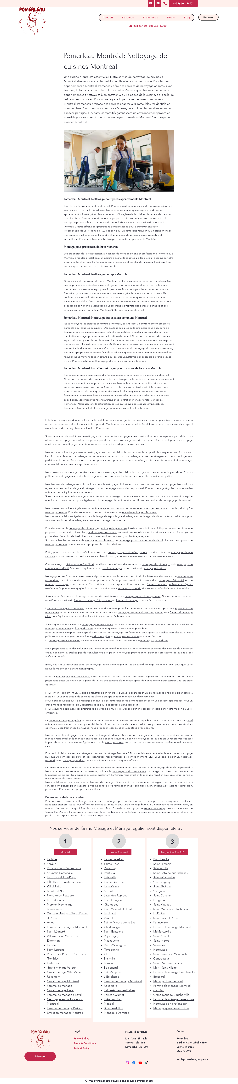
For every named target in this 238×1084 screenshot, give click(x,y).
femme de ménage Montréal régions (170, 584)
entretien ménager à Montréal (139, 512)
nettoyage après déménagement (127, 552)
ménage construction (126, 636)
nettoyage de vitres (155, 568)
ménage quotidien (73, 760)
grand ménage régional (162, 692)
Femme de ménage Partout (64, 1008)
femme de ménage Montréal (110, 753)
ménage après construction (108, 508)
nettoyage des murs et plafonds (107, 452)
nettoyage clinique (117, 484)
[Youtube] (140, 1063)
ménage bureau (114, 742)
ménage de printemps (114, 528)
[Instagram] (127, 1063)
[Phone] (165, 3)
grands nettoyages (111, 568)
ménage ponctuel (105, 648)
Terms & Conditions (85, 1043)
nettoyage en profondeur (74, 440)
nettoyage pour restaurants (124, 496)
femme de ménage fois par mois (144, 460)
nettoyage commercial (88, 801)
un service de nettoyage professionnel (117, 632)
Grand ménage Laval (60, 990)
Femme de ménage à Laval (64, 995)
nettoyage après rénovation (64, 640)
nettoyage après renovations (129, 771)
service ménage (81, 753)
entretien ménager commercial (107, 520)
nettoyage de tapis (76, 444)
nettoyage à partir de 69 (154, 640)
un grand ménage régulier (134, 536)
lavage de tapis (105, 516)
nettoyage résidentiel (171, 580)
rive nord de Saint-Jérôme (142, 424)
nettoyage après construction (135, 436)
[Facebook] (134, 1063)
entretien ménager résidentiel (150, 508)
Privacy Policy (81, 1038)
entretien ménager (136, 811)
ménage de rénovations (82, 472)
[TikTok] (147, 1063)
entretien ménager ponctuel (156, 782)
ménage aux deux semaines (133, 648)
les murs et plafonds (129, 588)
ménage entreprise (86, 738)
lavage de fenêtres (89, 692)
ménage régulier (164, 488)
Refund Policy (81, 1048)
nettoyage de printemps (156, 564)
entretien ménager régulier (65, 720)
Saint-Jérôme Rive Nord (80, 564)
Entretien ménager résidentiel (62, 419)
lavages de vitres (152, 516)
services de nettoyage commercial (71, 735)
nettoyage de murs (56, 512)
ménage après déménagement (149, 456)
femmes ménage (124, 785)
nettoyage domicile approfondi (172, 767)
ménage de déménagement (163, 801)
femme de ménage (75, 456)
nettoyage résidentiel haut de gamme (80, 476)
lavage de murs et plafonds (114, 708)
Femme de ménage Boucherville (174, 972)
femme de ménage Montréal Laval (72, 428)
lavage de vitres (84, 628)
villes (84, 424)
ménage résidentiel (56, 738)
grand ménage (85, 488)
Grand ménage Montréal (63, 981)
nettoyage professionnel (177, 500)
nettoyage (170, 484)
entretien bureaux (163, 753)
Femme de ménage (59, 985)
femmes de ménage (63, 484)
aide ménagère (79, 496)
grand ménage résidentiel (101, 532)
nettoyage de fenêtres (113, 500)
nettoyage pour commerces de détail (141, 540)
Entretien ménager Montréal (65, 1012)
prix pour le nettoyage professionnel (125, 652)
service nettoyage (139, 738)
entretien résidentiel (124, 774)
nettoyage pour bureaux (99, 540)
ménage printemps (116, 767)
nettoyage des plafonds (119, 472)
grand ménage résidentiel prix (155, 664)
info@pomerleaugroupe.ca (192, 1059)
